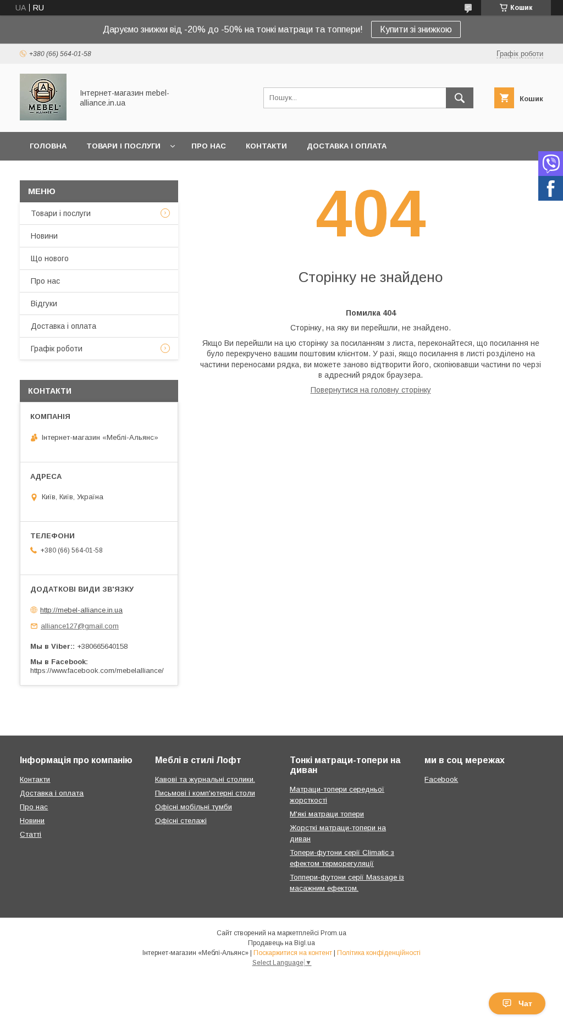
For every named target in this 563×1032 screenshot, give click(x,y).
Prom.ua (333, 933)
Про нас (208, 146)
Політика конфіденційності (379, 953)
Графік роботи (56, 348)
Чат (525, 1003)
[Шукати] (459, 97)
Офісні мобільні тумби (193, 807)
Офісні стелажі (181, 820)
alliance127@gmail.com (80, 626)
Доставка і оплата (347, 146)
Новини (44, 235)
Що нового (50, 258)
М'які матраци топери (327, 814)
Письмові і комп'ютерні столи (205, 793)
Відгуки (44, 303)
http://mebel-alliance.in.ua (81, 610)
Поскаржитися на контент (292, 953)
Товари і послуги (123, 146)
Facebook (441, 779)
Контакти (266, 146)
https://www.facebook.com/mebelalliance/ (97, 670)
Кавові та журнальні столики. (205, 779)
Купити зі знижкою (416, 29)
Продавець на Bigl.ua (281, 943)
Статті (30, 834)
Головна (48, 146)
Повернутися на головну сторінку (371, 389)
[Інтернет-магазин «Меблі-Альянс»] (43, 117)
